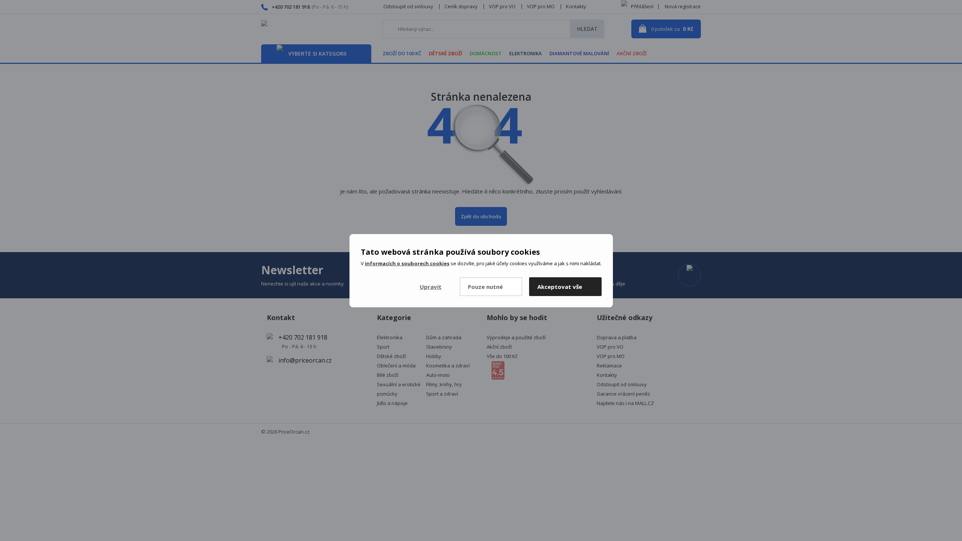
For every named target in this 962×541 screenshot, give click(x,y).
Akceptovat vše (559, 286)
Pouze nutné (485, 286)
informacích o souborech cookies (407, 263)
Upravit (431, 286)
